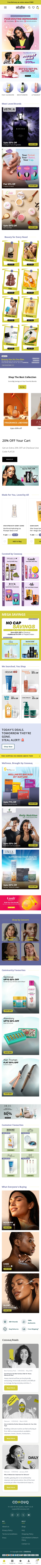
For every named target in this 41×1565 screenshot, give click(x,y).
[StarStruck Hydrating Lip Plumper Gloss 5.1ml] (14, 510)
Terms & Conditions (9, 1534)
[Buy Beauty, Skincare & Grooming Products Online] (20, 32)
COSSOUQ (27, 1552)
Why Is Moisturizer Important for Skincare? (16, 1474)
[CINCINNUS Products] (20, 72)
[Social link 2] (18, 1515)
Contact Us (26, 1544)
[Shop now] (20, 58)
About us (5, 1527)
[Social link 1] (12, 1515)
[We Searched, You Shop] (11, 681)
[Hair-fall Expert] (30, 932)
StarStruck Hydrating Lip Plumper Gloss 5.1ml (12, 529)
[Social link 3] (23, 1515)
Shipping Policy (27, 1534)
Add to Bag (17, 541)
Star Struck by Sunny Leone (13, 526)
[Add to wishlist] (5, 541)
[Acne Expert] (11, 932)
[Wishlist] (33, 8)
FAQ (23, 1530)
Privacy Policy (7, 1530)
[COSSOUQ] (20, 1502)
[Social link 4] (29, 1515)
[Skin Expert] (11, 952)
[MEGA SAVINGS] (20, 628)
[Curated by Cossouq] (11, 569)
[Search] (29, 7)
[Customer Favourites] (11, 1140)
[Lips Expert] (30, 952)
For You (22, 387)
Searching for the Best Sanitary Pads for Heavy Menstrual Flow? (17, 1374)
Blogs (24, 1527)
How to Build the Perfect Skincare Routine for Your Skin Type (20, 1424)
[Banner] (20, 360)
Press (4, 1538)
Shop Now (8, 747)
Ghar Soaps (34, 526)
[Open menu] (5, 7)
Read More (12, 1388)
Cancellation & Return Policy (30, 1539)
